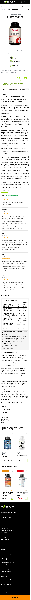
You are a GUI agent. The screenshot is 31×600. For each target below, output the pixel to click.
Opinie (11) (6, 191)
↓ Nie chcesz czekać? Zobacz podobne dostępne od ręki (13, 84)
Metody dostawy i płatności (7, 562)
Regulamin (3, 566)
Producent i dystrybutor (13, 403)
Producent (3, 551)
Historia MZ (4, 592)
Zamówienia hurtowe (6, 581)
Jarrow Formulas (15, 14)
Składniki (22, 89)
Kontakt (3, 549)
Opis (4, 89)
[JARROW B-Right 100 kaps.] (15, 34)
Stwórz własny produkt (6, 584)
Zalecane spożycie (12, 89)
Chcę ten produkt (15, 597)
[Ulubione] (12, 433)
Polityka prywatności (6, 571)
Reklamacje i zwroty (6, 554)
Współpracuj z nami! (6, 579)
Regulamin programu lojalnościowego (10, 569)
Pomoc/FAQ (4, 564)
